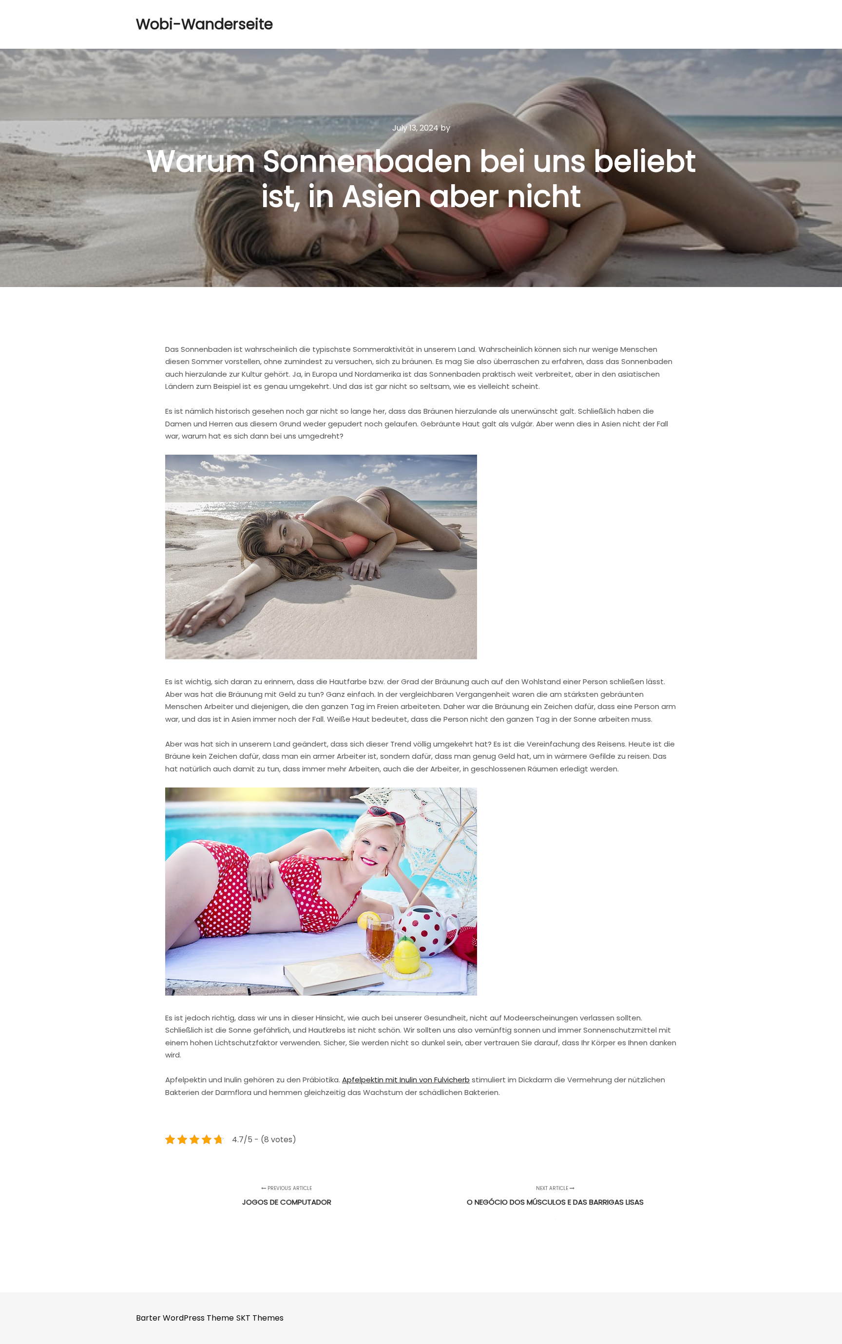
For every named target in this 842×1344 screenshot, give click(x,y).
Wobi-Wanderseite (184, 24)
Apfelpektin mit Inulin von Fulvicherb (406, 1080)
